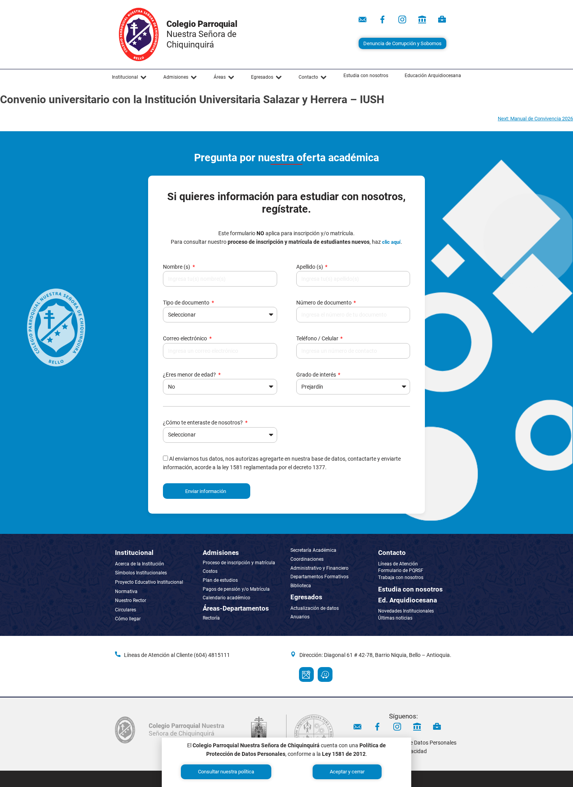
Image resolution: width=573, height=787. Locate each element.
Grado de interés (316, 374)
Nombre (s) (177, 267)
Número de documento (324, 302)
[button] (129, 77)
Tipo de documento (186, 302)
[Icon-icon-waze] (325, 674)
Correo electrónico (185, 338)
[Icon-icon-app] (422, 19)
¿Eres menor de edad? (190, 374)
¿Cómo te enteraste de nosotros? (203, 422)
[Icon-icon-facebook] (382, 19)
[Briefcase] (442, 19)
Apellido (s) (310, 267)
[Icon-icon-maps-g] (306, 674)
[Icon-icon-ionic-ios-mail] (362, 19)
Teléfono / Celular (318, 338)
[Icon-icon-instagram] (402, 19)
